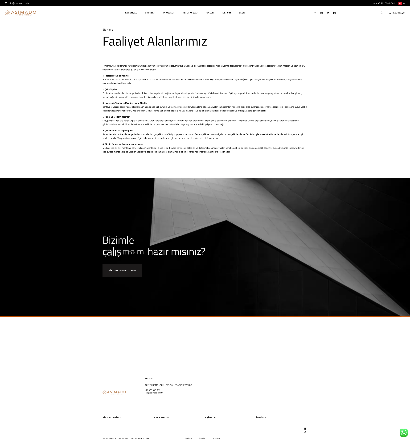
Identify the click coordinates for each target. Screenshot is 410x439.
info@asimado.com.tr (154, 392)
